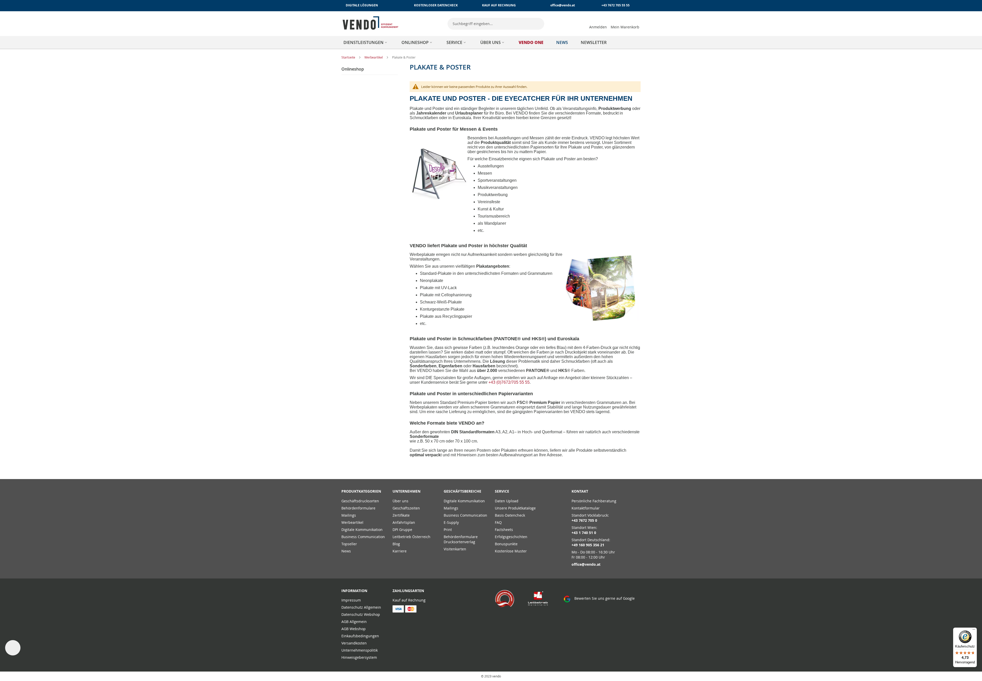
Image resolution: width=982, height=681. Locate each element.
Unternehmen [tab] (406, 491)
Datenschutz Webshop (360, 614)
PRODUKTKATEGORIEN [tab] (361, 491)
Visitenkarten (455, 549)
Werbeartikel (374, 57)
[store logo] (370, 23)
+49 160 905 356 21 (588, 544)
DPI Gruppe (402, 529)
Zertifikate (401, 515)
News (346, 551)
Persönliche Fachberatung (594, 500)
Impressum (351, 600)
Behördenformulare (358, 508)
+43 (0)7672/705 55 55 (509, 382)
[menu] (491, 42)
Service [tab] (502, 491)
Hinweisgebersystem (359, 657)
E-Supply (451, 522)
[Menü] (974, 631)
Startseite (348, 57)
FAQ (498, 522)
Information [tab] (354, 591)
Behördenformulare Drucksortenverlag (461, 539)
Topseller (349, 543)
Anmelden (598, 27)
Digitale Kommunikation (362, 529)
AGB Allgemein (354, 621)
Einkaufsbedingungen (360, 635)
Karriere (400, 551)
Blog (396, 543)
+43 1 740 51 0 (584, 532)
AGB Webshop (353, 628)
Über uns (400, 500)
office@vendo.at (562, 5)
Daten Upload (506, 500)
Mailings (348, 515)
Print (448, 529)
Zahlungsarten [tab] (408, 591)
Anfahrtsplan (404, 522)
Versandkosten (354, 643)
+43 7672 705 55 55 (615, 5)
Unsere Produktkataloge (515, 508)
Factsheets (504, 529)
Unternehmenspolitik (359, 650)
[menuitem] (366, 42)
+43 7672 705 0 (584, 520)
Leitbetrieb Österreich (411, 536)
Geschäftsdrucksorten (360, 500)
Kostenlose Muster (511, 551)
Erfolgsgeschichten (511, 536)
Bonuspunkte (506, 543)
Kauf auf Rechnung (409, 600)
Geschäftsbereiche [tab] (462, 491)
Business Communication (363, 536)
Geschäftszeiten (406, 508)
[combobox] (496, 24)
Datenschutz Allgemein (361, 607)
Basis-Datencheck (510, 515)
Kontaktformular (586, 508)
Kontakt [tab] (580, 491)
